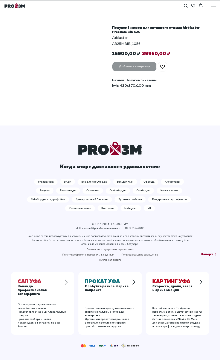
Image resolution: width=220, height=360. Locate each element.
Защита (45, 190)
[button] (186, 5)
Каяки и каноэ (169, 190)
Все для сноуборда (94, 182)
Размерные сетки (80, 208)
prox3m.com (46, 182)
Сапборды (143, 190)
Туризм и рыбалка (130, 199)
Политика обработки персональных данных (88, 255)
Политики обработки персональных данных (57, 240)
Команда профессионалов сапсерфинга (32, 288)
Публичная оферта (110, 260)
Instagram (130, 208)
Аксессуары (172, 182)
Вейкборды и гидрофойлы (48, 199)
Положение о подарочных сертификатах (110, 249)
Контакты (107, 208)
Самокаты (92, 190)
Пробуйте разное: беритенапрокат (106, 286)
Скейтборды (118, 190)
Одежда (149, 182)
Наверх (207, 254)
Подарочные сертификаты (169, 199)
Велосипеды (68, 190)
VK (149, 208)
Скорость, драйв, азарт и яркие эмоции (172, 286)
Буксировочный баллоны (92, 199)
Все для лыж (125, 182)
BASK (67, 182)
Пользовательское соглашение (139, 255)
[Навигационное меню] (213, 5)
